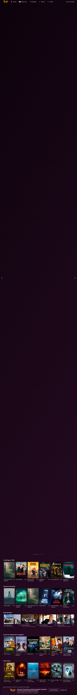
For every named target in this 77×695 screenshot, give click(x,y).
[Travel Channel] (6, 2)
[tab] (34, 554)
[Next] (75, 278)
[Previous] (1, 278)
